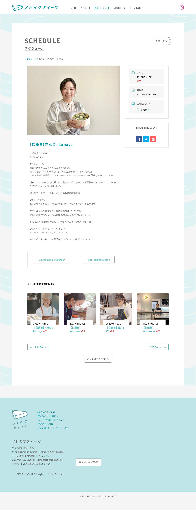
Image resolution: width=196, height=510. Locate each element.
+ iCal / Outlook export (98, 259)
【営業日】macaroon (148, 329)
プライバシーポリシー (58, 474)
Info (73, 8)
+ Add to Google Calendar (51, 259)
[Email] (153, 139)
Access (119, 8)
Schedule (102, 8)
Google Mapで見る (88, 462)
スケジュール (30, 58)
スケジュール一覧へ (98, 358)
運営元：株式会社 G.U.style (30, 474)
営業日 (144, 109)
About (85, 8)
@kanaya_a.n (37, 156)
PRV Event (40, 347)
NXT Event (155, 347)
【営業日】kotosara (76, 329)
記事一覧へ (161, 40)
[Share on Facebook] (139, 139)
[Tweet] (146, 139)
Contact (136, 8)
